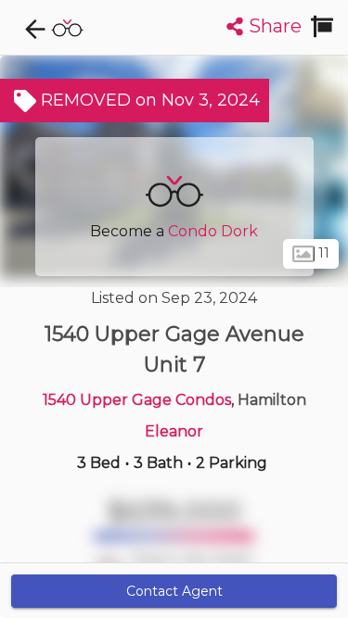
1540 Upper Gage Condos (137, 400)
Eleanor (174, 431)
